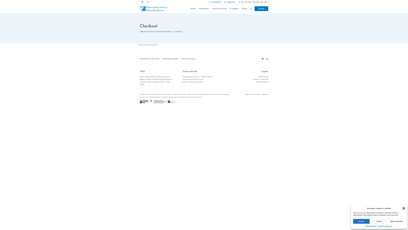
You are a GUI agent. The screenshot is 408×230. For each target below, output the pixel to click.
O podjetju (234, 9)
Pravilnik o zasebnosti (385, 226)
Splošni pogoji (263, 77)
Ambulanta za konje (170, 59)
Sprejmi (361, 221)
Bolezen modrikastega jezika (193, 82)
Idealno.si (265, 94)
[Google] (147, 2)
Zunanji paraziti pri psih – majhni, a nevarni (198, 77)
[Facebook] (142, 2)
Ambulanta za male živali (149, 59)
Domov (193, 9)
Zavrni (379, 221)
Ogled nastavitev (396, 221)
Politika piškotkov (370, 226)
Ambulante (203, 9)
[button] (404, 208)
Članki (244, 9)
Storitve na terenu (219, 9)
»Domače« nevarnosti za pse (193, 79)
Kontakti (261, 9)
